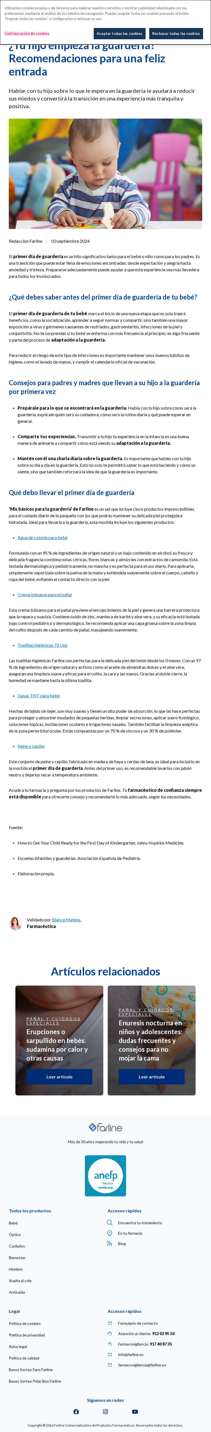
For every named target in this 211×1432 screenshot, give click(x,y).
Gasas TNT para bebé (39, 695)
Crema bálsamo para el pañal (45, 594)
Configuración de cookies (26, 33)
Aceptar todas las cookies (119, 33)
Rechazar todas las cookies (176, 33)
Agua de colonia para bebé (43, 537)
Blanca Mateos (66, 919)
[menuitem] (13, 1223)
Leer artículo (59, 1076)
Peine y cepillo (31, 746)
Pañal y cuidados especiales (53, 1021)
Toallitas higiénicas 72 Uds (43, 645)
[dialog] (105, 22)
